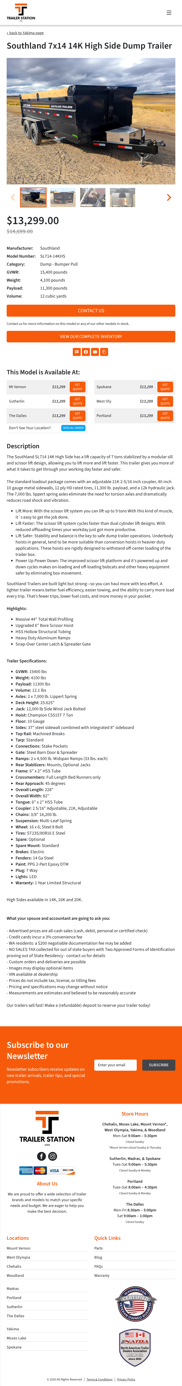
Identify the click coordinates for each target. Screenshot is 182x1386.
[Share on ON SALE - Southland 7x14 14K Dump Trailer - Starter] (77, 352)
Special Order (73, 428)
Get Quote (77, 387)
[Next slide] (168, 197)
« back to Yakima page (25, 33)
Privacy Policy (126, 1379)
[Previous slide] (13, 197)
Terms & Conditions (100, 1379)
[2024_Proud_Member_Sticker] (135, 1330)
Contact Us (91, 310)
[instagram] (52, 1156)
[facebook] (41, 1156)
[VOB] (135, 1288)
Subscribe (159, 1065)
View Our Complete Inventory (91, 337)
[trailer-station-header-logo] (21, 5)
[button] (33, 197)
